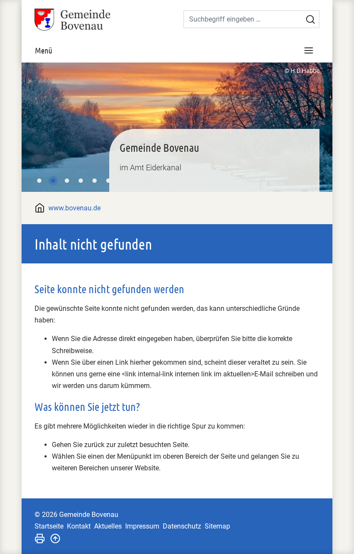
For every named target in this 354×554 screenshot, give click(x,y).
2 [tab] (53, 180)
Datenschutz (182, 526)
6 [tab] (108, 180)
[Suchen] (310, 19)
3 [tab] (67, 180)
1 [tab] (39, 180)
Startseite (49, 526)
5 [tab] (94, 180)
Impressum (142, 526)
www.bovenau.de (74, 208)
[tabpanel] (177, 127)
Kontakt (79, 526)
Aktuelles (108, 526)
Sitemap (217, 526)
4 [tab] (81, 180)
